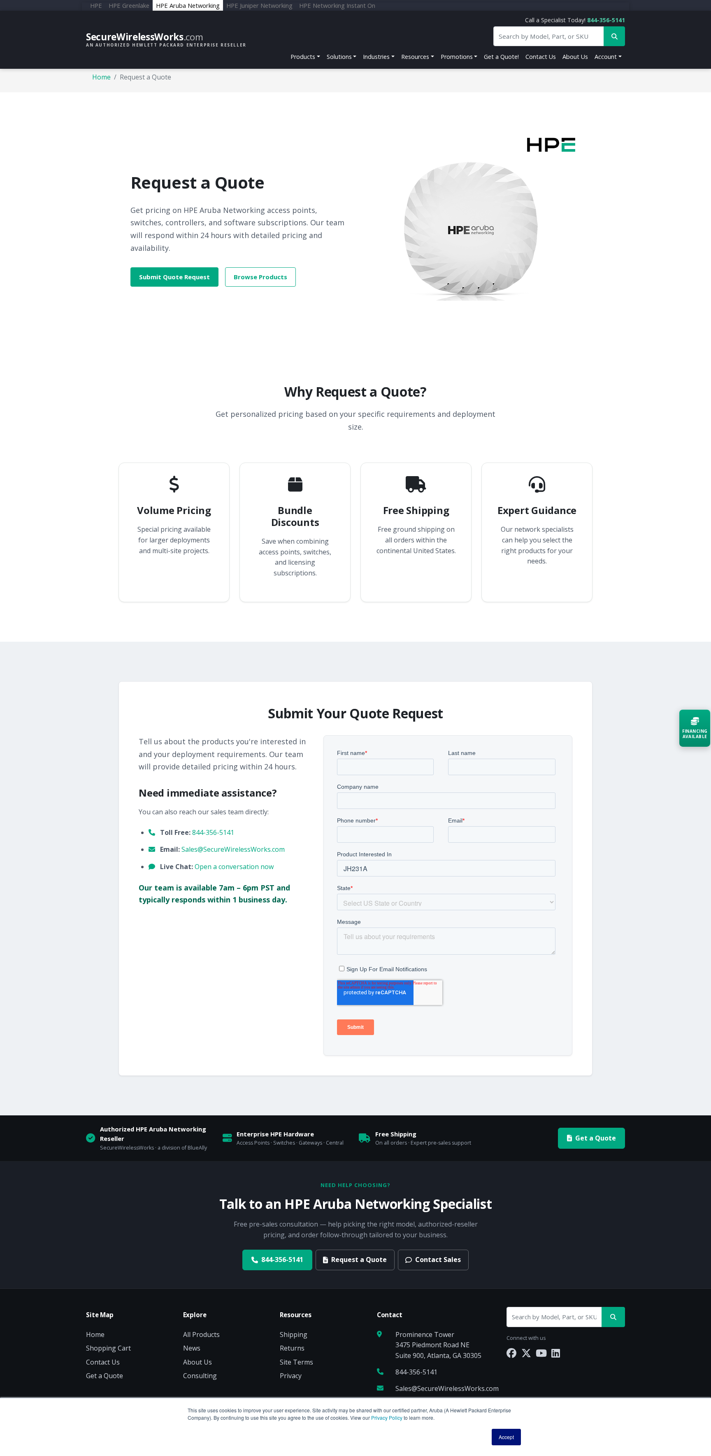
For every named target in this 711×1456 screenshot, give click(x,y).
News (191, 1348)
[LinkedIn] (555, 1353)
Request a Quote (359, 1259)
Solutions (339, 57)
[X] (526, 1353)
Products (302, 57)
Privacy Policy (386, 1417)
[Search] (613, 1317)
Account (606, 57)
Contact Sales (438, 1259)
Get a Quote (595, 1138)
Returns (292, 1348)
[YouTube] (541, 1353)
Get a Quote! (501, 57)
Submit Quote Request (174, 277)
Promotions (457, 57)
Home (101, 77)
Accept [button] (506, 1436)
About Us (575, 57)
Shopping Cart (108, 1348)
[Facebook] (511, 1353)
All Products (201, 1334)
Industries (376, 57)
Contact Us (540, 57)
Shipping (293, 1334)
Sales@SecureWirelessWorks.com (233, 849)
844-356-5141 (606, 20)
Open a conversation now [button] (234, 866)
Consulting (200, 1375)
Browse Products (260, 277)
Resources (415, 57)
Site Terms (296, 1362)
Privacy (291, 1375)
